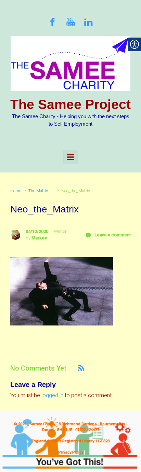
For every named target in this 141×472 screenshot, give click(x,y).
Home (15, 190)
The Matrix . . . (41, 190)
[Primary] (70, 157)
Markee (39, 237)
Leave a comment (112, 234)
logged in (52, 395)
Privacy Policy (70, 452)
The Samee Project (70, 104)
